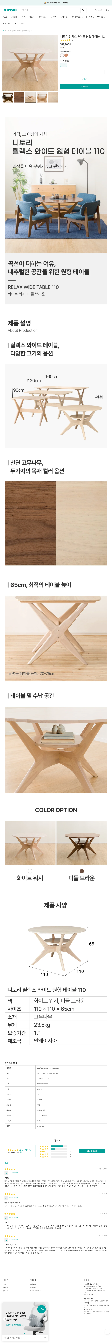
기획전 (15, 23)
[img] (9, 1169)
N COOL (14, 17)
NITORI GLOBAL (36, 1291)
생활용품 (64, 17)
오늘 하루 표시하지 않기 (14, 1338)
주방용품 (42, 17)
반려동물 (100, 17)
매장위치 (33, 1287)
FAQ (4, 1284)
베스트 (5, 17)
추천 (22, 23)
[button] (4, 97)
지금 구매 (84, 86)
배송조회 (5, 1287)
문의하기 (5, 1291)
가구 (23, 17)
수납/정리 (53, 17)
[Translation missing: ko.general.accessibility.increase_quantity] (106, 72)
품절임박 (6, 23)
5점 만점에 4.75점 (25, 1150)
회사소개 (33, 1284)
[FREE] (63, 67)
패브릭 (32, 17)
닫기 (45, 1338)
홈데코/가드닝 (77, 17)
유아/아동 (89, 17)
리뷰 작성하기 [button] (92, 1151)
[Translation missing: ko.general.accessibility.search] (83, 10)
